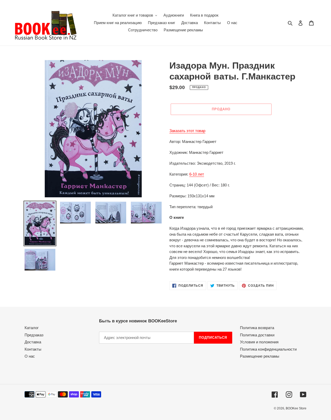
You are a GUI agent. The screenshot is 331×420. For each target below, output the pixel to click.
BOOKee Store (296, 408)
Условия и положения (259, 342)
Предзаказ (34, 335)
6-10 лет (196, 174)
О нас (30, 356)
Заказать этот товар (187, 130)
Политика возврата (257, 327)
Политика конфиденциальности (268, 349)
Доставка (33, 342)
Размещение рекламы (259, 356)
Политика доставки (257, 335)
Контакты (33, 349)
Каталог (32, 327)
